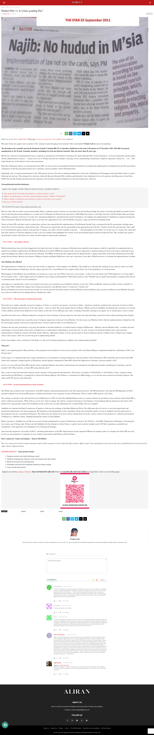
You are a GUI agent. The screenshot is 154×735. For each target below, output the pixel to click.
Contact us (54, 728)
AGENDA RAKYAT (9, 451)
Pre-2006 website (76, 728)
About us (46, 728)
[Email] (83, 133)
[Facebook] (70, 133)
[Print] (87, 133)
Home (2, 7)
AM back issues (105, 728)
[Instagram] (72, 720)
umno (61, 511)
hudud (23, 511)
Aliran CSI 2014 (16, 7)
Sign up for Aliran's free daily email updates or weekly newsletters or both (29, 193)
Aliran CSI (8, 7)
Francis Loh (6, 13)
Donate (61, 728)
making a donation (24, 471)
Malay (16, 139)
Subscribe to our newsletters (91, 728)
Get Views (149, 13)
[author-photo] (74, 536)
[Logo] (77, 697)
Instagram (47, 139)
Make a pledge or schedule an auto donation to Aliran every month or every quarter (32, 199)
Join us (67, 728)
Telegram (39, 139)
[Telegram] (79, 133)
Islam (42, 511)
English (25, 139)
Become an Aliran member (13, 202)
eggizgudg (57, 662)
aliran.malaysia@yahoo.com (80, 710)
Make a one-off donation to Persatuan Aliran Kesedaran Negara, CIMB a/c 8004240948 (34, 196)
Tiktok (54, 139)
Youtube (63, 139)
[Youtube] (86, 720)
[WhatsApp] (66, 133)
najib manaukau (59, 634)
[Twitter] (75, 133)
